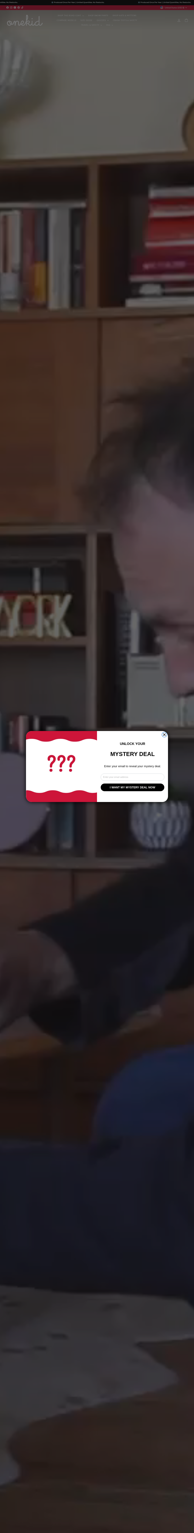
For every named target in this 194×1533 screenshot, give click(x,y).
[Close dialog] (164, 734)
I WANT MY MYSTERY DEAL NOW (132, 787)
